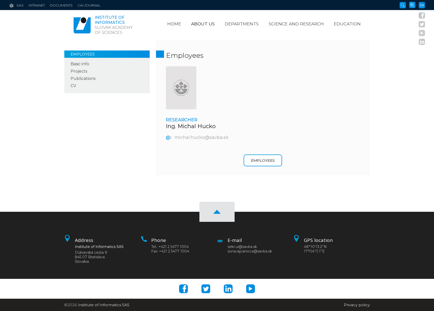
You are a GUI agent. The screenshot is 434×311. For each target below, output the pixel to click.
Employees (83, 54)
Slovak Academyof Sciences (114, 25)
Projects (79, 71)
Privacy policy (357, 304)
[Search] (403, 5)
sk (422, 5)
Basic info (80, 64)
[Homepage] (82, 25)
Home (174, 23)
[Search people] (412, 5)
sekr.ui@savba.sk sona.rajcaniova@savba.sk (250, 248)
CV (73, 85)
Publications (83, 78)
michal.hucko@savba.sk (202, 137)
